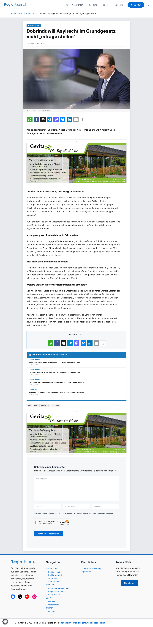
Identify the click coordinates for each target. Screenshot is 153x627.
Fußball (51, 601)
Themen (49, 608)
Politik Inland (54, 572)
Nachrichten (16, 13)
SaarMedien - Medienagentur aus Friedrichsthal (82, 623)
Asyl (29, 405)
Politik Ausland (55, 575)
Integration (45, 405)
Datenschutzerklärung (91, 568)
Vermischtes (30, 13)
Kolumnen (52, 611)
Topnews (55, 405)
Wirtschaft (53, 578)
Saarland (50, 584)
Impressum (86, 571)
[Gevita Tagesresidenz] (76, 163)
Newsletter (129, 583)
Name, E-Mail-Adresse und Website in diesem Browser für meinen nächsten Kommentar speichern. (75, 514)
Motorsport (53, 604)
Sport (48, 598)
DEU (35, 405)
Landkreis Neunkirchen (58, 588)
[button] (84, 5)
